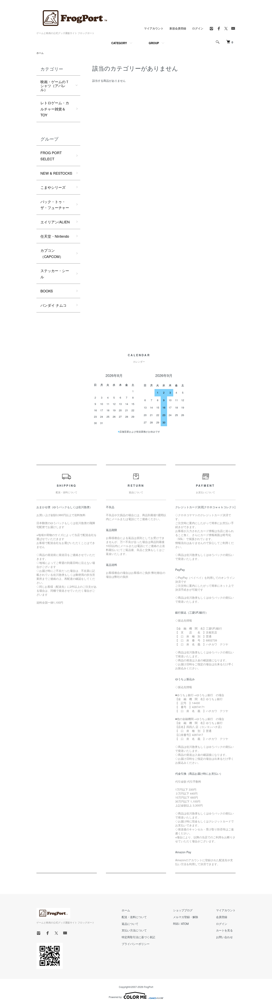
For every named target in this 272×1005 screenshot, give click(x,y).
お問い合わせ (224, 937)
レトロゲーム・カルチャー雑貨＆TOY (54, 108)
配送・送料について (134, 917)
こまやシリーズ (53, 187)
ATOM (185, 924)
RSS (176, 924)
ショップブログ (183, 910)
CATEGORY (119, 43)
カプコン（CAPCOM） (51, 253)
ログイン (197, 28)
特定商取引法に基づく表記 (138, 937)
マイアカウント (153, 28)
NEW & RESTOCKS (56, 173)
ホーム (40, 52)
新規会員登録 (177, 28)
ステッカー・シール (54, 273)
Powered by (115, 997)
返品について (130, 924)
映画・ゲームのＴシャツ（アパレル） (54, 85)
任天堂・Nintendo (54, 236)
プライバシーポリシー (136, 944)
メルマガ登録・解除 (185, 917)
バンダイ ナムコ (53, 305)
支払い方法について (134, 930)
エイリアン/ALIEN (55, 221)
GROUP (154, 43)
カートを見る (224, 930)
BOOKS (46, 290)
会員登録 (221, 917)
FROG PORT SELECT (51, 155)
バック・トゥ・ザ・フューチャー (54, 204)
